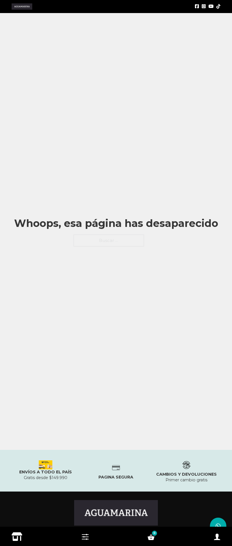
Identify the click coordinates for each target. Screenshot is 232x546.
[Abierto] (85, 537)
